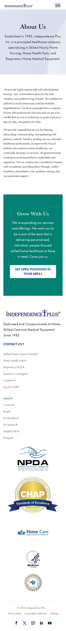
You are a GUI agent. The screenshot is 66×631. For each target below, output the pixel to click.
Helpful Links (10, 431)
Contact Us (12, 344)
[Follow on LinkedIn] (41, 623)
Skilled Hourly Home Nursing (19, 354)
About (6, 398)
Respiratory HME (12, 367)
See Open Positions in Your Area (33, 271)
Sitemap (54, 613)
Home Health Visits (13, 360)
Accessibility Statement (36, 613)
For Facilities (10, 418)
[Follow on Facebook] (16, 623)
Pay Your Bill (10, 387)
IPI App (7, 438)
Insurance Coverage (14, 374)
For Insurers (9, 424)
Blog (5, 411)
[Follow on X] (24, 623)
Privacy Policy (14, 613)
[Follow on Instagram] (33, 623)
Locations (8, 380)
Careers (7, 405)
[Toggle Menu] (57, 5)
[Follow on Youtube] (49, 623)
